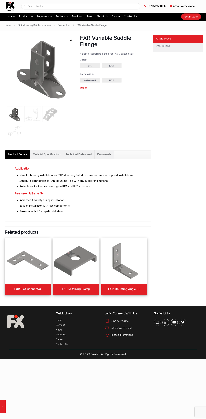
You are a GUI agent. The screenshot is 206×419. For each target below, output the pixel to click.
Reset (83, 88)
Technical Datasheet (79, 154)
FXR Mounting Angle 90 (124, 289)
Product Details (18, 154)
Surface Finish (87, 74)
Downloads (104, 154)
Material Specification (46, 154)
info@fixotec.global (184, 6)
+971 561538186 (157, 6)
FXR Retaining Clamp (76, 289)
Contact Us (62, 344)
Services (60, 325)
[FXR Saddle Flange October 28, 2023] (3, 406)
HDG (111, 80)
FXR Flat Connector (27, 289)
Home (8, 25)
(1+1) (90, 66)
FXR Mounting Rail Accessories (34, 25)
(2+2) (111, 66)
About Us (61, 334)
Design (84, 60)
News (59, 330)
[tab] (17, 154)
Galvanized (90, 80)
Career (59, 339)
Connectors (64, 25)
